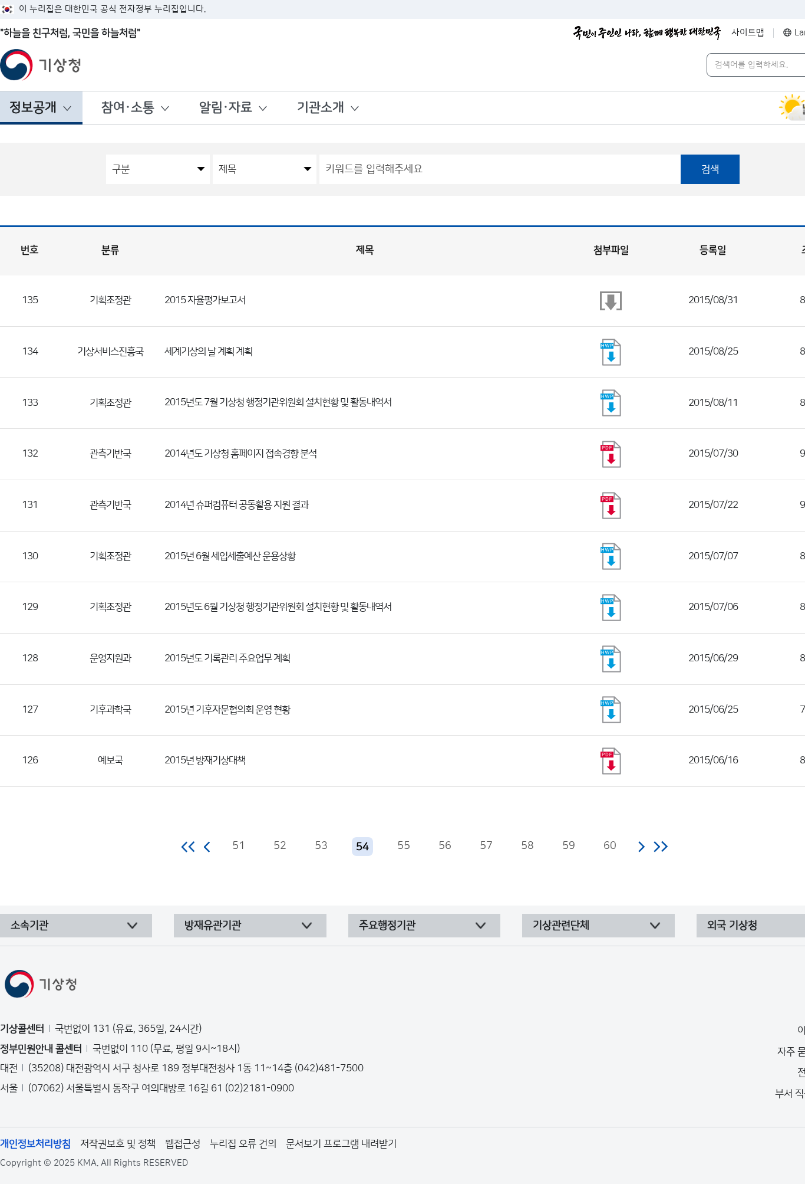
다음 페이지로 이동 (641, 846)
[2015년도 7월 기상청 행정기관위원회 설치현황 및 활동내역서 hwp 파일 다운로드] (611, 403)
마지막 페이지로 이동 (660, 846)
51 (238, 846)
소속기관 (29, 926)
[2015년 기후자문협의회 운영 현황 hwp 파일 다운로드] (611, 709)
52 (279, 846)
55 (403, 846)
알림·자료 (225, 107)
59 (568, 846)
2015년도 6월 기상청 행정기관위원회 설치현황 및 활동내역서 (277, 607)
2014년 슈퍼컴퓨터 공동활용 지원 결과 (236, 505)
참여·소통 (127, 107)
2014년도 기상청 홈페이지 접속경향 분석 (240, 453)
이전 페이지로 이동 (207, 846)
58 (527, 846)
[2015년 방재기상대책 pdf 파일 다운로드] (611, 761)
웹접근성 (182, 1144)
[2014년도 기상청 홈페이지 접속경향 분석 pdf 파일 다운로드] (611, 454)
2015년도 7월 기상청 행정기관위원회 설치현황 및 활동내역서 (277, 402)
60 (609, 846)
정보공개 (33, 107)
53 (321, 846)
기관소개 (320, 107)
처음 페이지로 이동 (189, 846)
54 (362, 847)
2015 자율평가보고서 (204, 300)
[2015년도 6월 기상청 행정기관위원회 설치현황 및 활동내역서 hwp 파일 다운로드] (611, 607)
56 (444, 846)
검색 (710, 169)
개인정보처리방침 (35, 1144)
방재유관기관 (212, 926)
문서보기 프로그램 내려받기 (341, 1144)
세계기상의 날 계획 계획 (208, 351)
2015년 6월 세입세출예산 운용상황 (229, 556)
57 (486, 846)
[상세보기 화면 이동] (611, 301)
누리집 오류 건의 (243, 1144)
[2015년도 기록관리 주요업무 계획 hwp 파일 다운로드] (611, 659)
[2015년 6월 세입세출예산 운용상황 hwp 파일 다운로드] (611, 556)
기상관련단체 (561, 926)
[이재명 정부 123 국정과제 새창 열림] (647, 33)
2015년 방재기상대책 (204, 760)
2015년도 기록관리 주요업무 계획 (227, 658)
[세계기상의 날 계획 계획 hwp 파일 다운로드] (611, 352)
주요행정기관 (387, 926)
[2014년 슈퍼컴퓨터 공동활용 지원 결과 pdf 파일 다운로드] (611, 505)
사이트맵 (747, 33)
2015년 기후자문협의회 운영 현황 (227, 709)
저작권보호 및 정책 (118, 1144)
